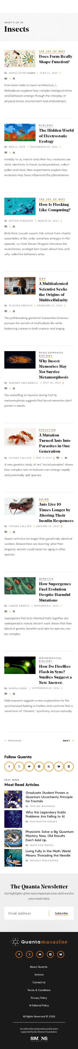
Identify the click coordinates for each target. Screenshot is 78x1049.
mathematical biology (50, 659)
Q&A (42, 278)
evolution (47, 429)
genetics (46, 578)
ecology (46, 125)
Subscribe (61, 913)
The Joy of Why (52, 51)
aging (44, 499)
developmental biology (51, 354)
